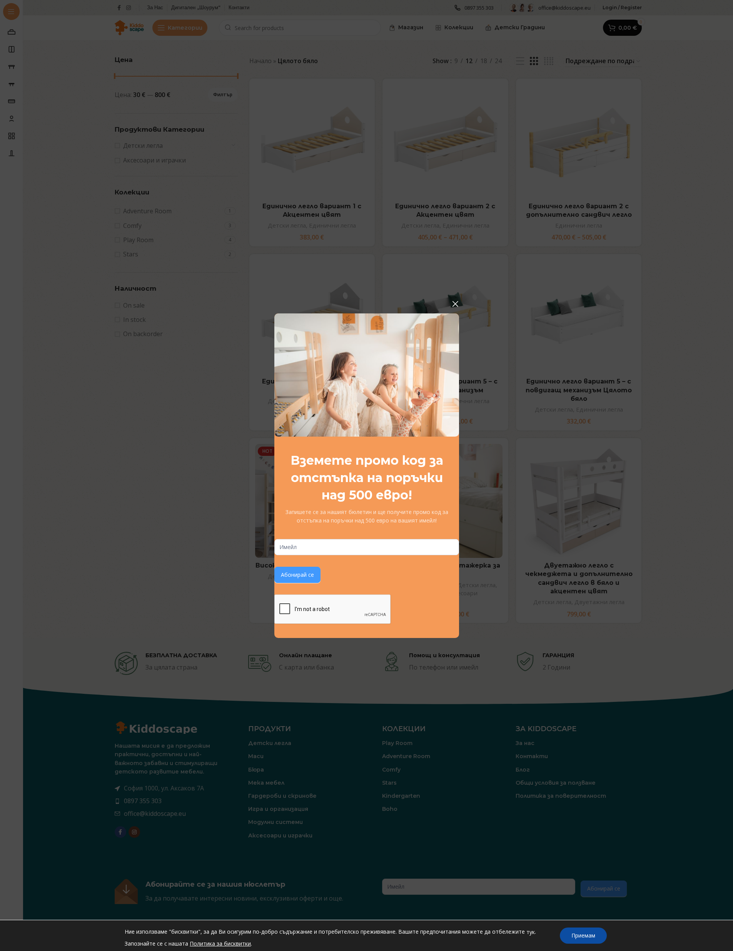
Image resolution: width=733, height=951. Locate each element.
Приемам (583, 935)
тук (530, 932)
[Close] (455, 303)
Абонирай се (297, 574)
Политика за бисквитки (220, 943)
